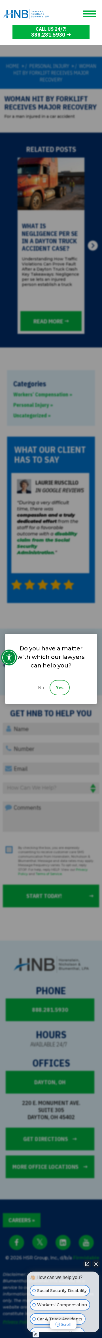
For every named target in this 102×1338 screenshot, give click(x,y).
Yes (59, 687)
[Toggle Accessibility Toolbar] (9, 657)
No (41, 687)
